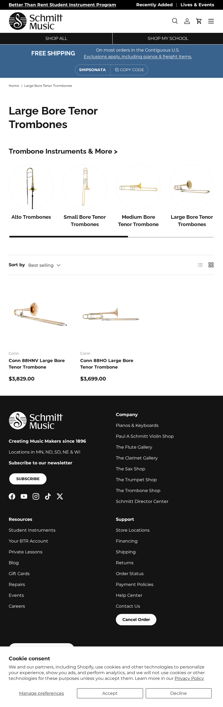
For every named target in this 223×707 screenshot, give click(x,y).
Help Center (129, 595)
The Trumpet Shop (136, 479)
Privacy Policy (189, 678)
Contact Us (128, 606)
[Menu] (211, 21)
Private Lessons (25, 551)
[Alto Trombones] (31, 187)
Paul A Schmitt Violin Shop (145, 436)
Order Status (130, 573)
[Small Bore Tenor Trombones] (85, 187)
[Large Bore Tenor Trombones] (192, 187)
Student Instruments (32, 530)
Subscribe (27, 478)
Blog (14, 562)
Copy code (132, 69)
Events (16, 595)
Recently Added (154, 4)
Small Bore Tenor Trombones (85, 220)
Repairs (17, 584)
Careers (17, 606)
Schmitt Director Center (142, 501)
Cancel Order (136, 619)
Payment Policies (134, 584)
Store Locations (133, 530)
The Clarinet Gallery (137, 458)
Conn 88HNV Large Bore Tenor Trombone (37, 364)
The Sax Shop (130, 468)
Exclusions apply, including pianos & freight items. (138, 56)
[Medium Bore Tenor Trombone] (138, 187)
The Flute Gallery (134, 447)
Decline (178, 693)
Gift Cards (19, 573)
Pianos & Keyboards (137, 425)
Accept (110, 693)
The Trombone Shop (138, 490)
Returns (125, 562)
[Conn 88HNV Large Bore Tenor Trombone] (40, 315)
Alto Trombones (31, 217)
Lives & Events (197, 4)
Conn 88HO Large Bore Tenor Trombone (106, 364)
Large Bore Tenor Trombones (48, 86)
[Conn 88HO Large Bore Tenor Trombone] (111, 315)
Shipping (126, 551)
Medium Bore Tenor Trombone (138, 220)
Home (14, 86)
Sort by (17, 264)
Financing (127, 541)
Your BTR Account (28, 541)
